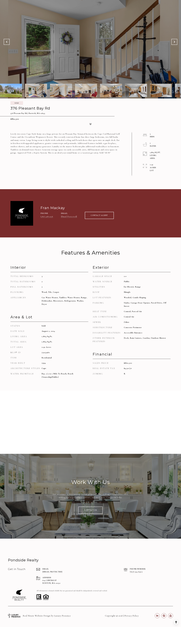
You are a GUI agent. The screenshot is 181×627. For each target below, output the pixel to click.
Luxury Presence (62, 615)
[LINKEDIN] (157, 615)
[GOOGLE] (163, 615)
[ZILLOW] (170, 615)
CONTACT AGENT (99, 215)
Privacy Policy (132, 615)
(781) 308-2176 (47, 216)
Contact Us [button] (90, 510)
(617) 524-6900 (136, 572)
